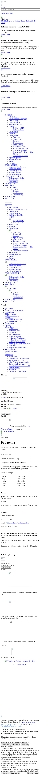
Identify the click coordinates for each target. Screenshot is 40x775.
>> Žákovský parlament (17, 338)
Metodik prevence (15, 159)
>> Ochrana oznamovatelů (17, 347)
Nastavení (25, 744)
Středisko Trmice (19, 21)
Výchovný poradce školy (17, 360)
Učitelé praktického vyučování (19, 362)
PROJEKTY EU (18, 130)
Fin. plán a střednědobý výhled (23, 152)
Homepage (8, 202)
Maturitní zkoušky (15, 172)
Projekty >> (9, 318)
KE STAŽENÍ (9, 301)
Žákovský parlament (19, 146)
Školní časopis (13, 132)
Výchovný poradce (15, 158)
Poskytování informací (20, 148)
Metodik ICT (13, 369)
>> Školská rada (14, 331)
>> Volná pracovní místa (17, 342)
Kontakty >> (9, 355)
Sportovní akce (18, 193)
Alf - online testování (20, 664)
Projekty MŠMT (18, 128)
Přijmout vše (5, 744)
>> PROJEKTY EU (15, 321)
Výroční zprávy (18, 143)
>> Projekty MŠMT (15, 319)
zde (29, 426)
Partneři (11, 161)
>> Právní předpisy (15, 336)
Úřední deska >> (10, 327)
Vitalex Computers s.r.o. (8, 724)
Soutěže (15, 189)
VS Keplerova (13, 117)
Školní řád (16, 137)
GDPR (15, 154)
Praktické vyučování (15, 170)
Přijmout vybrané (33, 773)
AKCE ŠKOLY (10, 284)
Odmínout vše (15, 744)
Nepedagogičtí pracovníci (17, 371)
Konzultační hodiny (15, 169)
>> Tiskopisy (13, 332)
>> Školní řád (13, 329)
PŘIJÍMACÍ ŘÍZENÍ (12, 273)
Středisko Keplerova (7, 21)
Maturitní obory (14, 180)
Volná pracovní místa (20, 150)
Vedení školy (13, 356)
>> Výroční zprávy (15, 334)
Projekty (11, 126)
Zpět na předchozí (8, 431)
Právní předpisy (18, 145)
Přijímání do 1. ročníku (16, 178)
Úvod (3, 429)
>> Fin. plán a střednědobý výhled (20, 344)
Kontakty (12, 163)
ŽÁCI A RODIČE (11, 260)
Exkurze (16, 191)
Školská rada (17, 139)
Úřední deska (13, 135)
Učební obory (13, 182)
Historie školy (13, 120)
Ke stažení (13, 408)
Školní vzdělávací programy (18, 119)
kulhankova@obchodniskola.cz (19, 523)
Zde (3, 397)
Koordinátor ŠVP (14, 368)
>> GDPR (12, 345)
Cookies (20, 726)
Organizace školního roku (17, 167)
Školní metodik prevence (17, 364)
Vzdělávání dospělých (16, 124)
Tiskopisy (16, 141)
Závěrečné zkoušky (15, 174)
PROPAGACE (10, 282)
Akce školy (12, 187)
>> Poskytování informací (17, 340)
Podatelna (12, 133)
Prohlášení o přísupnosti (8, 726)
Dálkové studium (14, 122)
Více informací (5, 34)
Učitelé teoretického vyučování (19, 358)
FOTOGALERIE (11, 299)
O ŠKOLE (8, 204)
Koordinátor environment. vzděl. (19, 366)
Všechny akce (6, 567)
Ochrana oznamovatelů (20, 156)
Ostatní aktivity (18, 195)
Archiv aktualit (6, 414)
